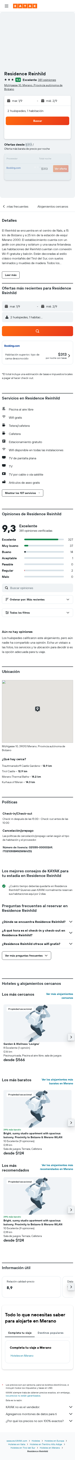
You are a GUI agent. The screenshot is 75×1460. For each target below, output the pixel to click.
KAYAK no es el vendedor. (23, 1407)
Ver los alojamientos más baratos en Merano (57, 1081)
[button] (6, 6)
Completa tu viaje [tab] (20, 1333)
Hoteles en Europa (54, 1440)
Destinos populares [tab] (50, 1333)
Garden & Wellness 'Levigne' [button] (21, 1044)
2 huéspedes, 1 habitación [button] (26, 111)
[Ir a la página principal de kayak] (25, 6)
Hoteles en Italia (16, 1444)
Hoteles (36, 1440)
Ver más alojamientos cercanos (59, 996)
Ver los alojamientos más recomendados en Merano (56, 1167)
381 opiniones (47, 80)
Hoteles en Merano (22, 1355)
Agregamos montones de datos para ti (31, 1414)
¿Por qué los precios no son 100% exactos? (35, 1421)
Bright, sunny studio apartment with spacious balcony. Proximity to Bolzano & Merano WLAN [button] (32, 1135)
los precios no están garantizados (23, 1395)
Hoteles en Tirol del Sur (23, 1447)
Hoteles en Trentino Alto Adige (46, 1444)
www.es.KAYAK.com (17, 1440)
